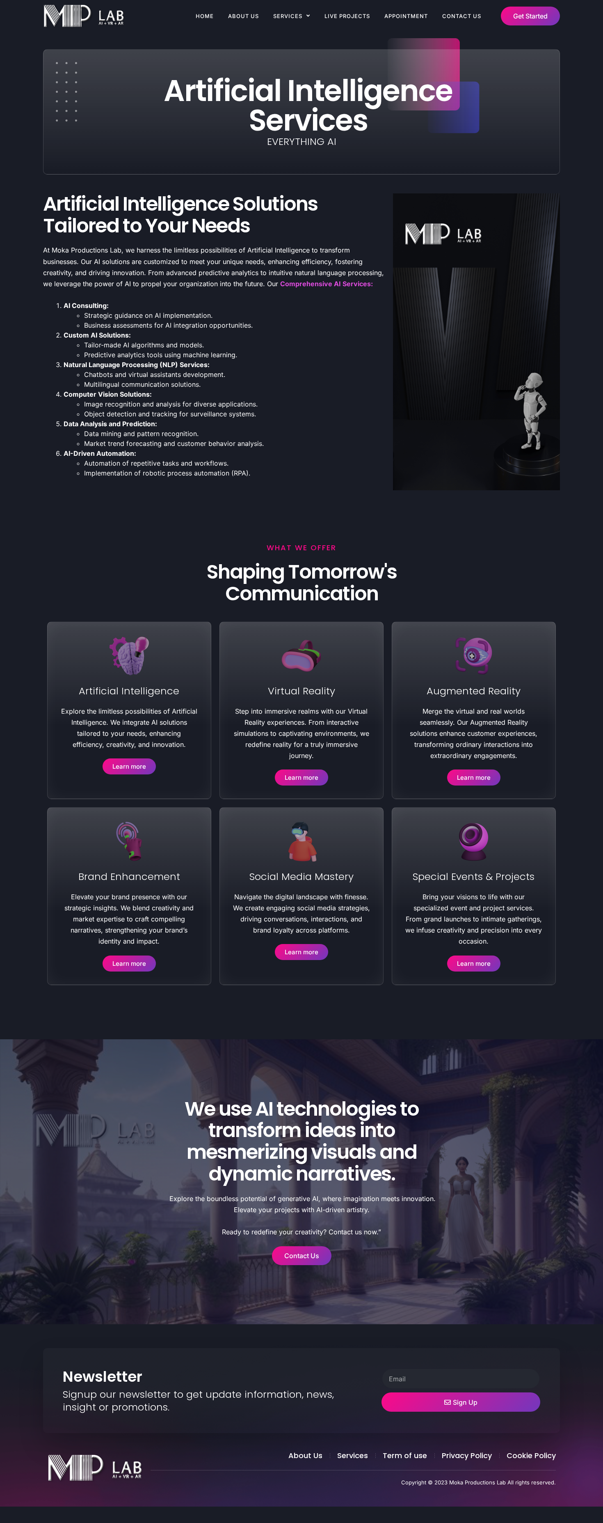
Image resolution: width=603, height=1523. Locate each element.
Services (287, 16)
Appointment (406, 16)
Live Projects (347, 16)
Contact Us (461, 16)
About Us (243, 16)
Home (205, 16)
